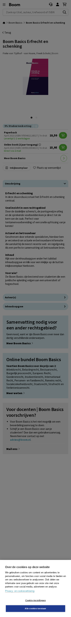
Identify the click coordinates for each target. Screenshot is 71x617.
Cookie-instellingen (35, 600)
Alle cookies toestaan (35, 608)
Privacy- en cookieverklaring (19, 591)
